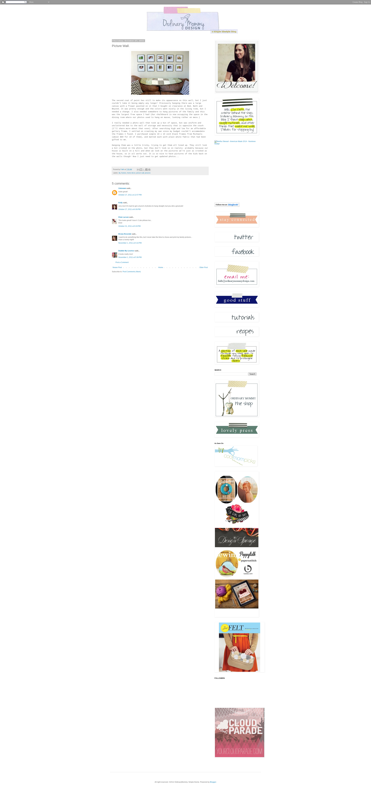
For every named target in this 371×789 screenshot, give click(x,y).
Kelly (120, 203)
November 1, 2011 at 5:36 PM (130, 257)
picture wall (140, 173)
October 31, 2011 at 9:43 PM (129, 226)
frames (123, 173)
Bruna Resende (124, 234)
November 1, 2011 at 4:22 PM (130, 243)
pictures (148, 173)
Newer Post (117, 267)
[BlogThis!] (141, 169)
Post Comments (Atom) (132, 272)
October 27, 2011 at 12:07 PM (130, 195)
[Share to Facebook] (146, 169)
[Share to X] (143, 169)
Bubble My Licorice (126, 251)
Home (160, 267)
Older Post (203, 267)
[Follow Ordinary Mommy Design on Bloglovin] (227, 206)
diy (119, 173)
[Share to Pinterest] (149, 169)
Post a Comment (122, 262)
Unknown (122, 188)
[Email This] (138, 169)
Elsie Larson (123, 217)
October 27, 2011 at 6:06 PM (129, 209)
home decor (131, 173)
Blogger (213, 782)
